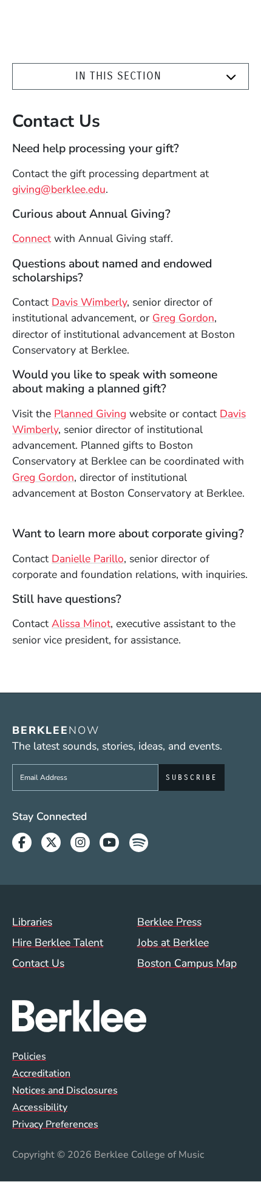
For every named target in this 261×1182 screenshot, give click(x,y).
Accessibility (39, 1107)
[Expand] (231, 77)
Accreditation (41, 1073)
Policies (29, 1056)
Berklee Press (169, 922)
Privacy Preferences (55, 1124)
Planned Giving (90, 413)
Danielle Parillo (88, 558)
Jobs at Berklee (173, 942)
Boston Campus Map (187, 963)
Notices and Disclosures (65, 1090)
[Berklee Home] (130, 1016)
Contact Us (38, 963)
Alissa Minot (81, 623)
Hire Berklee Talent (57, 942)
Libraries (32, 922)
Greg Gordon (183, 318)
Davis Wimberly (89, 302)
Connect (31, 238)
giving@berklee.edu (59, 189)
